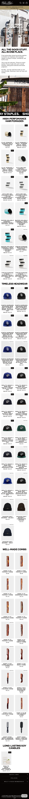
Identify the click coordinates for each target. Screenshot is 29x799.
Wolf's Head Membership (14, 781)
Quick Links (14, 774)
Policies (14, 778)
